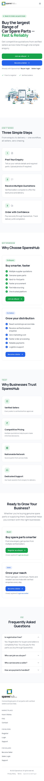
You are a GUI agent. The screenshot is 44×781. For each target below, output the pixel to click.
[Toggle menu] (40, 3)
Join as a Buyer (21, 56)
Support (5, 741)
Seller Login (6, 756)
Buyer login (25, 68)
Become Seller (7, 752)
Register (5, 733)
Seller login (35, 68)
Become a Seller (20, 63)
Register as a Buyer (15, 550)
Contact (5, 723)
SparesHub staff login (30, 774)
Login (4, 737)
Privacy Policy (12, 774)
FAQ (3, 719)
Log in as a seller (23, 593)
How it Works (7, 714)
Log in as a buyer (23, 555)
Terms (19, 774)
